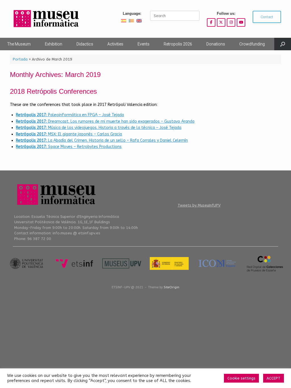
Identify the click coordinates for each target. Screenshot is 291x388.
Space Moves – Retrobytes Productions (69, 146)
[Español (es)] (123, 20)
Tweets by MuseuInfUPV (199, 205)
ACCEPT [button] (273, 378)
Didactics (84, 44)
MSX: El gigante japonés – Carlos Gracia (69, 134)
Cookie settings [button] (241, 378)
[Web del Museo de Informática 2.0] (45, 19)
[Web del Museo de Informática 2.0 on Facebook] (211, 22)
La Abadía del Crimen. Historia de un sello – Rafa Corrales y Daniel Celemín (102, 140)
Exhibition (53, 44)
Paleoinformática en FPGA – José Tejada (70, 114)
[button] (282, 44)
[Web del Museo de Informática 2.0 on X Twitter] (221, 22)
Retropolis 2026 (178, 44)
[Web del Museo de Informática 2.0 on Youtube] (241, 22)
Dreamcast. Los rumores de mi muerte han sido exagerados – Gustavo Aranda (105, 121)
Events (143, 44)
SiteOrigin (171, 287)
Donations (215, 44)
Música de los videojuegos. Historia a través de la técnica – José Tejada (98, 127)
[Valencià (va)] (131, 20)
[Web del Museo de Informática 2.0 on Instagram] (231, 22)
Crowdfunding (252, 44)
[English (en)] (139, 20)
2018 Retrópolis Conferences (53, 91)
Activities (115, 44)
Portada (20, 59)
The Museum (19, 44)
